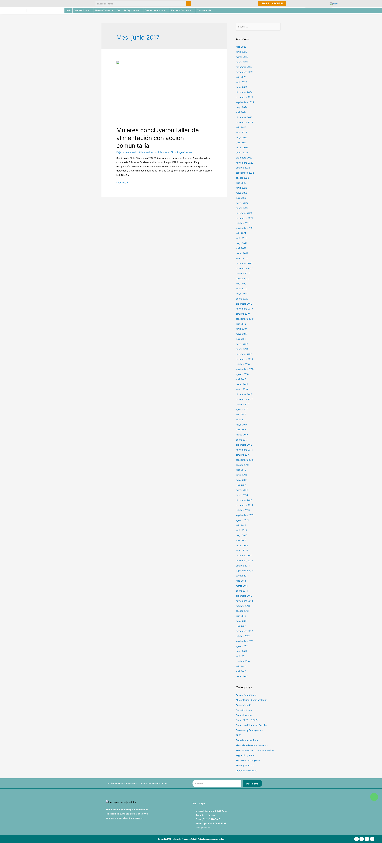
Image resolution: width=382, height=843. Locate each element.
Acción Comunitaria (246, 695)
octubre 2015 (243, 510)
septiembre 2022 (245, 172)
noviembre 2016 (244, 449)
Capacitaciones (244, 710)
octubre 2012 (243, 636)
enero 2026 (242, 62)
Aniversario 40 (243, 705)
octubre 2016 (243, 454)
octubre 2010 (243, 661)
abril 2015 (241, 540)
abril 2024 (241, 112)
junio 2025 (241, 82)
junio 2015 (241, 530)
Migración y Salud (245, 755)
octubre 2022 (243, 167)
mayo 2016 (241, 480)
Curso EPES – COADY (247, 720)
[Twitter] (50, 3)
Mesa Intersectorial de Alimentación (255, 750)
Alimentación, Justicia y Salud (154, 152)
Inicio (68, 10)
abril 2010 (241, 671)
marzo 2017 (242, 434)
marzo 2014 (242, 585)
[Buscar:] (258, 26)
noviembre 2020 (244, 268)
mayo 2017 (241, 424)
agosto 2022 (242, 177)
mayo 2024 (242, 107)
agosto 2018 (242, 374)
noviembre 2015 (244, 505)
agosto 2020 (242, 278)
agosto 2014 (242, 575)
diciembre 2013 (244, 595)
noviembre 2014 (244, 560)
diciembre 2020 (244, 263)
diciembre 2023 (244, 117)
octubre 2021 (243, 223)
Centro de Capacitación (128, 10)
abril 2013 (241, 626)
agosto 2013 (242, 610)
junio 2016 (241, 475)
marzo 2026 (242, 57)
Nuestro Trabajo (102, 10)
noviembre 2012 (244, 631)
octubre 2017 (243, 404)
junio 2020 (241, 288)
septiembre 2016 (245, 459)
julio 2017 (241, 414)
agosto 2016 (242, 465)
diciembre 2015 (244, 500)
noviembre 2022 (244, 162)
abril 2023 (241, 142)
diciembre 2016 (244, 444)
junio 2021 (241, 238)
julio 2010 (241, 666)
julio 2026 (241, 46)
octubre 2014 (243, 565)
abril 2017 (241, 429)
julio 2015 (241, 525)
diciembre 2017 (244, 394)
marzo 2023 (242, 147)
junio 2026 (241, 51)
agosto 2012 (242, 646)
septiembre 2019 (245, 318)
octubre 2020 (243, 273)
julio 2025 (241, 77)
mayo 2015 (241, 535)
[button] (272, 3)
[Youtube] (56, 3)
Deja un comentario (126, 152)
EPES (238, 735)
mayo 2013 (241, 621)
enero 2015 (242, 550)
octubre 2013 (243, 606)
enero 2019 (242, 349)
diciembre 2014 (244, 555)
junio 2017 (241, 419)
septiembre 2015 (245, 515)
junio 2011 (241, 656)
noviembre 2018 (244, 359)
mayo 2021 (241, 243)
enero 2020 (242, 298)
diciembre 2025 (244, 67)
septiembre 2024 (245, 102)
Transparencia (204, 10)
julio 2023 (241, 127)
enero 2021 (242, 258)
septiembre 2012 (245, 641)
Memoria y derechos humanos (252, 745)
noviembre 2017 (244, 399)
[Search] (188, 3)
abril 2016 (241, 485)
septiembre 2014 (245, 570)
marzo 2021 (242, 253)
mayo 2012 (241, 651)
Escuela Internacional (155, 10)
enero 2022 (242, 208)
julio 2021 (241, 233)
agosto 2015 (242, 520)
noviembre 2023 (244, 122)
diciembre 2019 (244, 303)
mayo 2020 (241, 293)
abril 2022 (241, 198)
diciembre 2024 (244, 92)
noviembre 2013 (244, 600)
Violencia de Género (246, 770)
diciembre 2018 (244, 354)
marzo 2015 (242, 545)
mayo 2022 (241, 192)
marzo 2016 (242, 490)
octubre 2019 (243, 313)
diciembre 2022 (244, 157)
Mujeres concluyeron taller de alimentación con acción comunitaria (157, 137)
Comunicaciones (244, 715)
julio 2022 (241, 182)
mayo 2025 (241, 87)
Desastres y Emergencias (249, 730)
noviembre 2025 (244, 72)
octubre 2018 (243, 364)
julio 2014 (241, 580)
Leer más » (122, 182)
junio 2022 (241, 187)
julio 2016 (241, 469)
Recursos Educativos (181, 10)
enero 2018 (242, 389)
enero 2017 (242, 439)
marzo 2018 (242, 384)
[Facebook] (39, 3)
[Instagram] (45, 3)
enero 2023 (242, 152)
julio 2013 (241, 616)
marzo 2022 (242, 203)
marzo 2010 (242, 676)
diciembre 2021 (244, 213)
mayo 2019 (241, 333)
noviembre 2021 (244, 218)
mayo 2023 (242, 137)
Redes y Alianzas (245, 765)
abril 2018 (241, 379)
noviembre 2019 (244, 308)
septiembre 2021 (245, 228)
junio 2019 (241, 328)
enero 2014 (242, 590)
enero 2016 (242, 495)
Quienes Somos (81, 10)
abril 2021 (241, 248)
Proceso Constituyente (248, 760)
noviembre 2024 (244, 97)
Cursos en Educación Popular (251, 725)
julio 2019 (241, 323)
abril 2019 (241, 339)
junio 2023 (241, 132)
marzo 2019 (242, 344)
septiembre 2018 (245, 369)
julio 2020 (241, 283)
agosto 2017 (242, 409)
